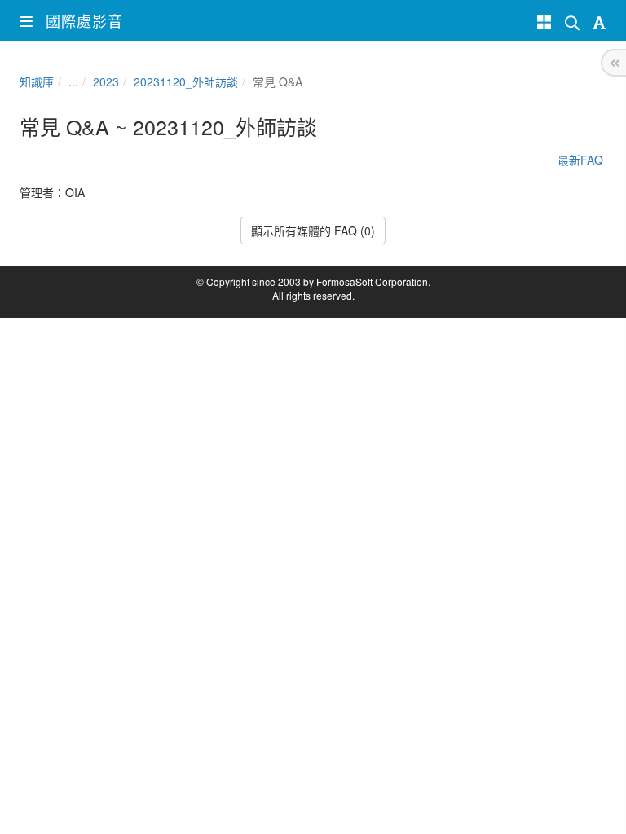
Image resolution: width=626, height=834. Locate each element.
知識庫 (37, 81)
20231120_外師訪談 (186, 81)
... (73, 81)
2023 (106, 81)
